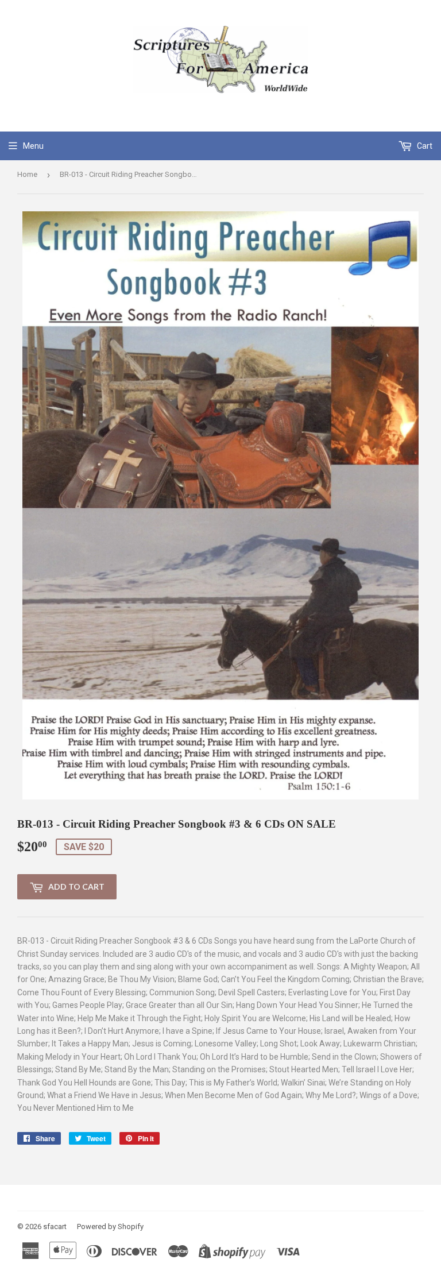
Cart (423, 145)
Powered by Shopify (110, 1226)
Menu (33, 145)
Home (27, 174)
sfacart (55, 1226)
